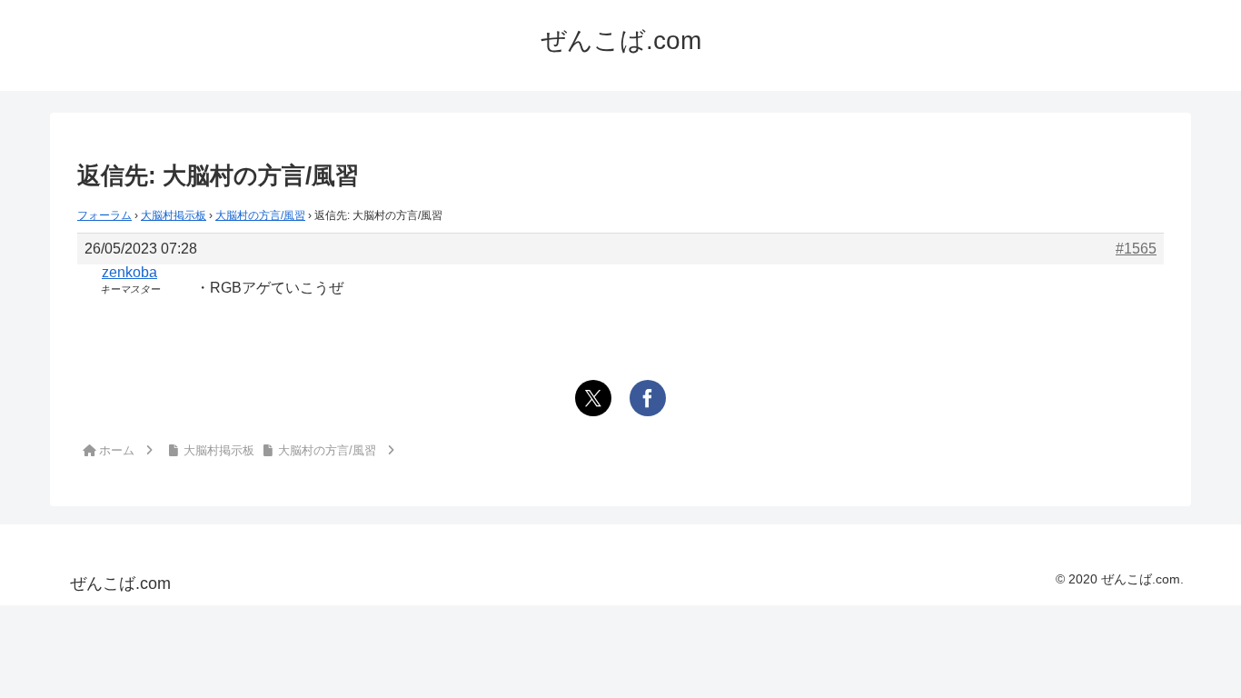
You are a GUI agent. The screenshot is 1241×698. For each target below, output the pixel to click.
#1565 (1136, 248)
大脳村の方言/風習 (260, 215)
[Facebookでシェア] (648, 398)
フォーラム (104, 215)
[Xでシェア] (593, 398)
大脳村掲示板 (173, 215)
